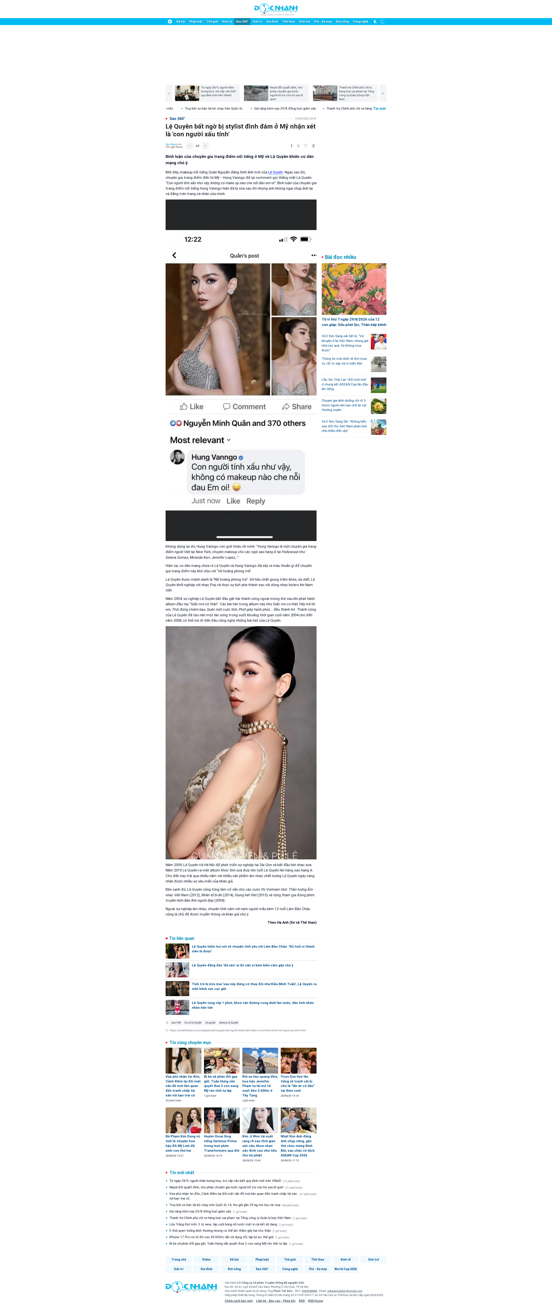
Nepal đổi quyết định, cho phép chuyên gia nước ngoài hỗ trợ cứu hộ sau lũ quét (235, 1187)
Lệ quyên (210, 1022)
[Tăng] (205, 145)
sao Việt (176, 1022)
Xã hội (180, 21)
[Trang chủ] (170, 21)
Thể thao (288, 21)
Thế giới (212, 21)
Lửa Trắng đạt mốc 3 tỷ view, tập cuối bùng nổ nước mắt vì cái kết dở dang (231, 1224)
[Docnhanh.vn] (191, 1288)
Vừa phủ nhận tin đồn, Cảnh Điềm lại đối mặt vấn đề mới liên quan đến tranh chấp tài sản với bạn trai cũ (243, 1196)
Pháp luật (195, 21)
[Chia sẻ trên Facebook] (291, 145)
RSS (302, 1301)
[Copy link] (306, 146)
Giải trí (257, 21)
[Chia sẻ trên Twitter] (298, 145)
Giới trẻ (304, 21)
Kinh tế (227, 21)
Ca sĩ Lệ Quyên (193, 1022)
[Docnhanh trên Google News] (174, 145)
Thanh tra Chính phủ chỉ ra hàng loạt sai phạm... (296, 108)
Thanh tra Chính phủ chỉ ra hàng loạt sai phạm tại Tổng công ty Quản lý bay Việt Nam (238, 1218)
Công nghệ (360, 21)
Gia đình (272, 21)
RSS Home (315, 1301)
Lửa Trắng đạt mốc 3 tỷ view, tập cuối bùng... (372, 108)
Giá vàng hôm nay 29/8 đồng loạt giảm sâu (221, 108)
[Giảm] (189, 145)
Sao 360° (242, 21)
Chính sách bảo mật (239, 1301)
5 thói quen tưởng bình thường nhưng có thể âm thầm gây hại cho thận (228, 1231)
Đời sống (342, 21)
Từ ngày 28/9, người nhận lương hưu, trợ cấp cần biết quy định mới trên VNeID (234, 1181)
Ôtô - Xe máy (323, 21)
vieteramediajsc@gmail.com (344, 1291)
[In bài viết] (313, 146)
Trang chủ (178, 1259)
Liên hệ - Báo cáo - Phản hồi (275, 1301)
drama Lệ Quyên (228, 1022)
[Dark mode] (376, 21)
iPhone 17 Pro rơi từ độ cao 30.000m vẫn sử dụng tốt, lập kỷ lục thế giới (229, 1237)
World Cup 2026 (345, 1269)
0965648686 (310, 1291)
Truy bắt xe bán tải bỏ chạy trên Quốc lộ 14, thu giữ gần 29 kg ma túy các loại (234, 1205)
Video (206, 1259)
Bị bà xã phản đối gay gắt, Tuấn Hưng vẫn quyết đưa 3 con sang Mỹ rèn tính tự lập (236, 1244)
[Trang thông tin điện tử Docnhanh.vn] (276, 9)
